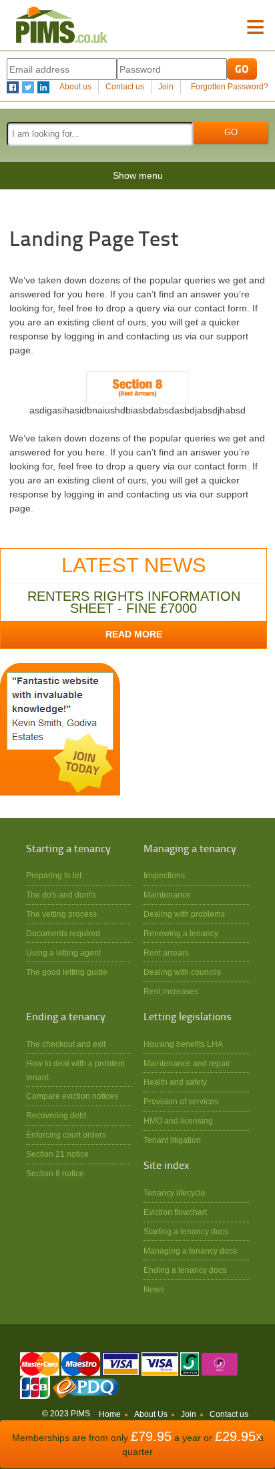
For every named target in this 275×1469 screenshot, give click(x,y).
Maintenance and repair (187, 1063)
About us (75, 86)
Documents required (63, 933)
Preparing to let (53, 875)
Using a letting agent (63, 952)
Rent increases (171, 991)
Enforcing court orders (66, 1134)
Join (166, 86)
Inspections (164, 875)
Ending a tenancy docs (185, 1270)
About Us (151, 1414)
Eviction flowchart (175, 1212)
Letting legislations (188, 1017)
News (154, 1289)
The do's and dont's (61, 894)
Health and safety (175, 1082)
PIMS (62, 25)
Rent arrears (166, 952)
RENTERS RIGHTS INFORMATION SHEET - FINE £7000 (133, 602)
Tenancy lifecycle (175, 1192)
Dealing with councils (182, 972)
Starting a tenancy (68, 849)
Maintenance (167, 894)
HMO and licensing (178, 1120)
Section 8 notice (55, 1173)
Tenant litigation (172, 1140)
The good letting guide (66, 972)
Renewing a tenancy (181, 933)
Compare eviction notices (72, 1096)
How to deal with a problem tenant (75, 1070)
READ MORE (133, 634)
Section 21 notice (57, 1154)
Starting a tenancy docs (186, 1231)
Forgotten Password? (229, 86)
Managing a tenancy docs (190, 1250)
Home (110, 1414)
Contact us (124, 86)
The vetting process (61, 914)
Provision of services (181, 1101)
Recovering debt (56, 1115)
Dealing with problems (184, 914)
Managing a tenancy (190, 849)
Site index (166, 1166)
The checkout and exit (65, 1044)
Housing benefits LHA (183, 1044)
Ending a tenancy (65, 1017)
